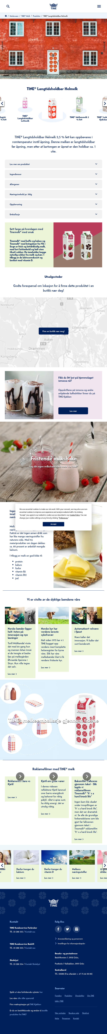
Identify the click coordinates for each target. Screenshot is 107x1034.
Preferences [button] (63, 518)
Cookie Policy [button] (75, 515)
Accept (53, 524)
